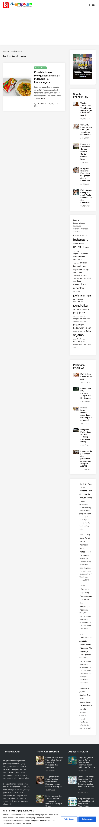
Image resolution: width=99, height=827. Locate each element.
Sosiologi (84, 342)
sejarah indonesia (79, 339)
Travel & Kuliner (40, 68)
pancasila (76, 291)
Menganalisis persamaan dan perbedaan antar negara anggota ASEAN (86, 458)
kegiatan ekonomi (80, 254)
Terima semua (87, 819)
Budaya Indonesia (79, 223)
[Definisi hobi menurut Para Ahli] (76, 374)
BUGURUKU (41, 104)
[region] (49, 817)
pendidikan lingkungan (81, 309)
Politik (88, 331)
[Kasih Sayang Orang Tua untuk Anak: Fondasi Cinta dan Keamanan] (76, 190)
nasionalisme (79, 284)
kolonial (84, 262)
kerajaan (76, 263)
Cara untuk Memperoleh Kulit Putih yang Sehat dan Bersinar (86, 130)
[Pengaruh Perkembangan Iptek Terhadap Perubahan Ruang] (76, 430)
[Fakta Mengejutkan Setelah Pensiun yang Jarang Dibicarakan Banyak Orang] (40, 796)
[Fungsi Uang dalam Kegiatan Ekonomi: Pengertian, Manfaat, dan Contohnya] (72, 799)
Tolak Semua (69, 819)
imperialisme (80, 234)
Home (5, 51)
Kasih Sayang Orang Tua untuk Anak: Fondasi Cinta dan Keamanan (86, 196)
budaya (76, 220)
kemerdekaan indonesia (79, 258)
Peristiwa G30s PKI (79, 322)
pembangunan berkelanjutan (78, 300)
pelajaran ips (82, 295)
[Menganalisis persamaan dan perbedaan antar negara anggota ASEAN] (76, 451)
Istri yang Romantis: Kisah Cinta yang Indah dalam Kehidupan (85, 174)
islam (87, 248)
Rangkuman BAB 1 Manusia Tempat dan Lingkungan (85, 393)
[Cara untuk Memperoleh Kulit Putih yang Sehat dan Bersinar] (76, 125)
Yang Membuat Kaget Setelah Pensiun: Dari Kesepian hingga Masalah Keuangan (53, 782)
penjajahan (79, 312)
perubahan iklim (77, 331)
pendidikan (81, 305)
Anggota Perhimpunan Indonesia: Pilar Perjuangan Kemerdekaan (85, 648)
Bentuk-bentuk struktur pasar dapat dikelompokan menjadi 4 (86, 414)
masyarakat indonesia (80, 275)
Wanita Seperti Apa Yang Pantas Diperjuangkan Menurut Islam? (86, 109)
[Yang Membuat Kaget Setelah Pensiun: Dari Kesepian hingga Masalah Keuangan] (40, 777)
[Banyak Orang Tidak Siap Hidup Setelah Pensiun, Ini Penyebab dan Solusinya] (40, 758)
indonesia (80, 239)
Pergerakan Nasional (81, 319)
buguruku (77, 226)
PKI (84, 331)
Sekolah (76, 342)
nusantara (79, 287)
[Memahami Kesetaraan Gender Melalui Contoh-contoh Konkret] (76, 144)
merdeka (77, 281)
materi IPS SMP (85, 278)
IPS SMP (78, 247)
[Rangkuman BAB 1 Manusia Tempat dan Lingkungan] (76, 388)
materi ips (76, 278)
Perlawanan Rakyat (82, 328)
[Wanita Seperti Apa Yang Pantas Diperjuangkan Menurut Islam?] (76, 103)
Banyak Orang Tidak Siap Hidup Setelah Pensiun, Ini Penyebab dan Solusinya (54, 762)
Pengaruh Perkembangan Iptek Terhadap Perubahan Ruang (86, 435)
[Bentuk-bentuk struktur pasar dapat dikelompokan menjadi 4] (76, 408)
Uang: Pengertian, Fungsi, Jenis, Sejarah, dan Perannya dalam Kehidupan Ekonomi (86, 762)
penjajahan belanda (79, 316)
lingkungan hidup (80, 269)
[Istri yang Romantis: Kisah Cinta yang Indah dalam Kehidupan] (76, 168)
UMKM (89, 345)
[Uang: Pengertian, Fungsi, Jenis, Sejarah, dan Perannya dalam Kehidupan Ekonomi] (72, 758)
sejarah (78, 335)
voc (74, 347)
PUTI (81, 534)
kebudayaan (77, 251)
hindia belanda (77, 232)
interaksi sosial (78, 244)
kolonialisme (79, 266)
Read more (40, 98)
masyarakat (78, 272)
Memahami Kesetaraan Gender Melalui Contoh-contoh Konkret (85, 151)
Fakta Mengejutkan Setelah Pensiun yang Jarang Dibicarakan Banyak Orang (53, 801)
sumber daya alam (79, 345)
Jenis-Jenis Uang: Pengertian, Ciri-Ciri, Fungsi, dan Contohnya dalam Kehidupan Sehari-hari (86, 783)
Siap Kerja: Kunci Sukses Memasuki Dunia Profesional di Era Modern (85, 544)
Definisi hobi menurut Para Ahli (86, 376)
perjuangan (78, 324)
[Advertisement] (49, 28)
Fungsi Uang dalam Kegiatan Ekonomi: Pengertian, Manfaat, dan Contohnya (86, 803)
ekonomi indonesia (80, 229)
